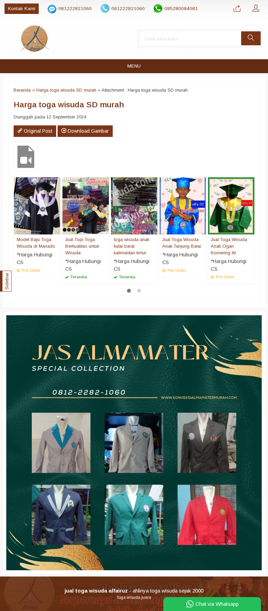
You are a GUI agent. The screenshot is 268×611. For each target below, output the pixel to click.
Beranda (22, 90)
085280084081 (181, 8)
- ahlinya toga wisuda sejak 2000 (134, 591)
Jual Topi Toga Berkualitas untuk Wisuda (82, 246)
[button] (251, 38)
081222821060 (75, 8)
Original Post (37, 131)
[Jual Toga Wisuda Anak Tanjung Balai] (182, 205)
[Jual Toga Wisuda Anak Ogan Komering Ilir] (231, 205)
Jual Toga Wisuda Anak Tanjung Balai (181, 243)
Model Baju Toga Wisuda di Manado (36, 243)
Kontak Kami (21, 8)
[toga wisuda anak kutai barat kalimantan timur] (134, 205)
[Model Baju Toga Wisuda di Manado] (37, 205)
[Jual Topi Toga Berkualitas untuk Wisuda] (85, 205)
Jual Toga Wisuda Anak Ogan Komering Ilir (229, 246)
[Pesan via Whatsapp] (236, 9)
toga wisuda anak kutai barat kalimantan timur (131, 246)
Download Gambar (87, 131)
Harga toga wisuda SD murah (66, 90)
